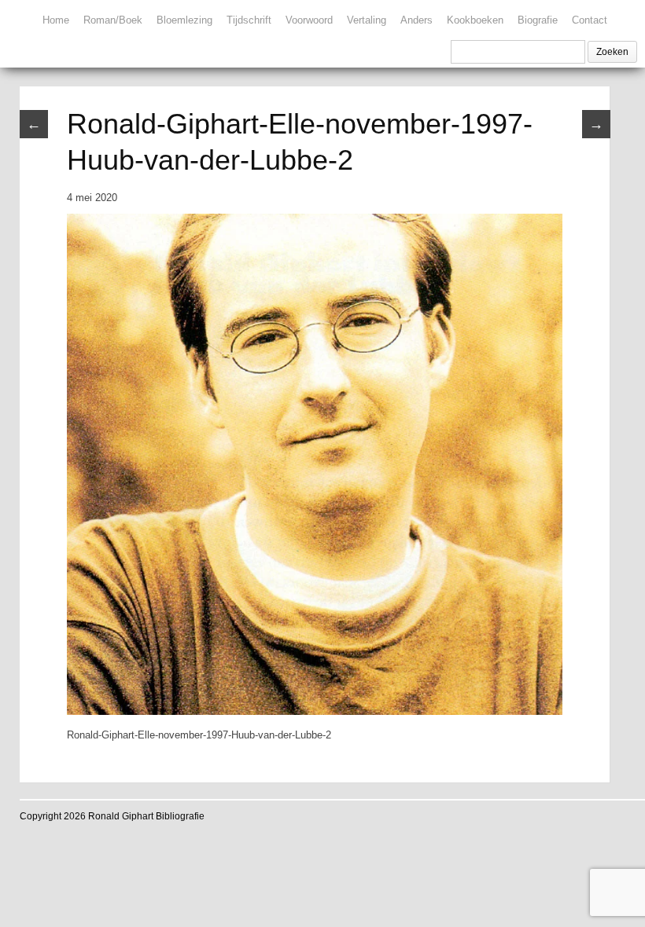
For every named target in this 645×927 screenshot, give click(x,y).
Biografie (538, 20)
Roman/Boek (112, 20)
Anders (416, 20)
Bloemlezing (184, 20)
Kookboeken (475, 20)
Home (55, 20)
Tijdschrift (249, 20)
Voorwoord (309, 20)
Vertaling (366, 20)
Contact (589, 20)
